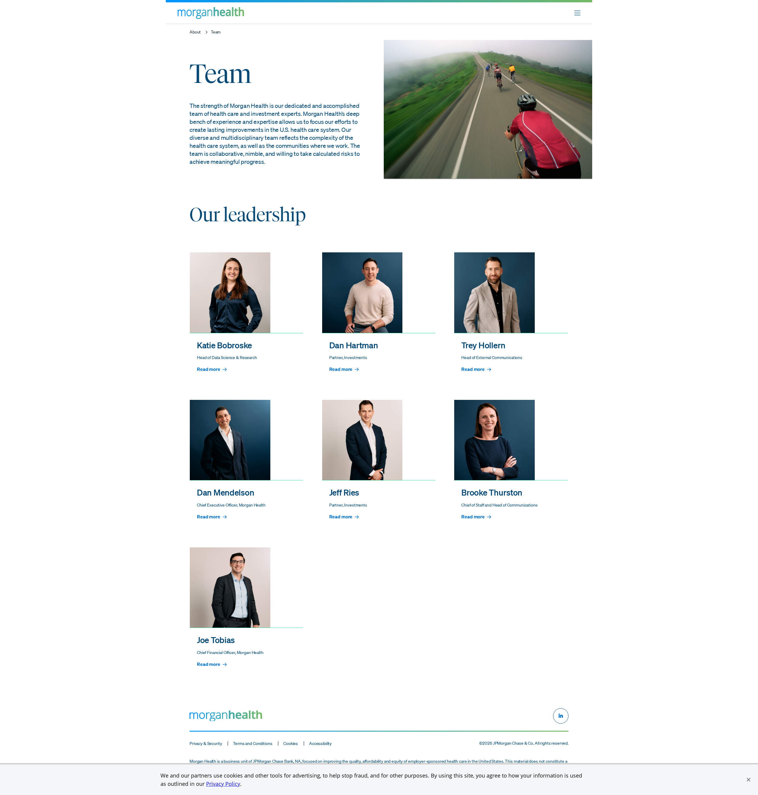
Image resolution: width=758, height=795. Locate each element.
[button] (748, 779)
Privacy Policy (223, 783)
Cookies (290, 743)
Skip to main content (26, 6)
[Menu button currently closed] (577, 13)
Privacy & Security (206, 743)
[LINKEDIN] (560, 716)
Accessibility (320, 743)
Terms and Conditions (252, 743)
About (195, 32)
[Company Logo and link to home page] (211, 17)
